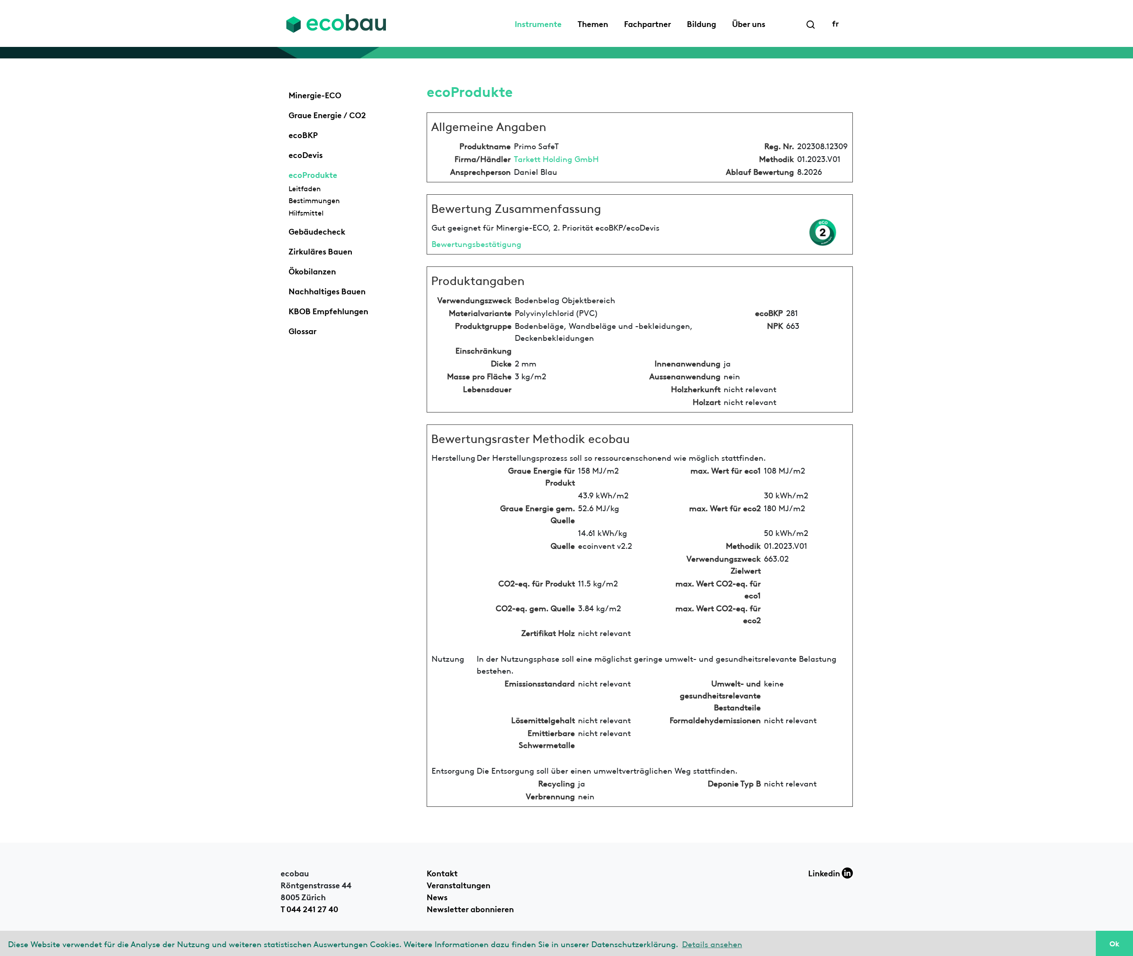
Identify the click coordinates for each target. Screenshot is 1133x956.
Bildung (701, 23)
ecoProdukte (313, 174)
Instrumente (538, 23)
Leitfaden (305, 188)
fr (835, 22)
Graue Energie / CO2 (327, 114)
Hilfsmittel (306, 212)
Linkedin (825, 872)
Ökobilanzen (312, 270)
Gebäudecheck (317, 230)
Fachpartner (647, 23)
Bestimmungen (314, 200)
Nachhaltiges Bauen (327, 290)
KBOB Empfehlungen (328, 310)
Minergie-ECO (315, 94)
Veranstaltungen (458, 884)
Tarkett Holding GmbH (556, 158)
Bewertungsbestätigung (476, 243)
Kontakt (442, 872)
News (437, 896)
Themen (593, 23)
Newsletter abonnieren (470, 908)
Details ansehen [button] (712, 943)
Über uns (748, 23)
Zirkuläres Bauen (320, 250)
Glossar (302, 330)
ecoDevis (306, 154)
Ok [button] (1114, 943)
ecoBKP (303, 134)
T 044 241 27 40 (309, 908)
